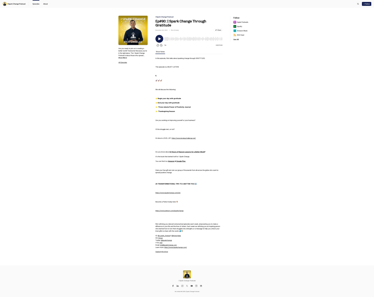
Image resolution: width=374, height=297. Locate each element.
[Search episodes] (358, 4)
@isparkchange (166, 240)
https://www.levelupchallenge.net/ (184, 138)
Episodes (36, 4)
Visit (160, 243)
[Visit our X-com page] (187, 286)
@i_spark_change (164, 236)
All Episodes (122, 62)
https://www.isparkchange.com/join (167, 193)
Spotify (239, 26)
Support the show (161, 252)
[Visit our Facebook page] (173, 286)
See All (236, 39)
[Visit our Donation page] (201, 286)
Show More (122, 58)
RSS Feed (240, 35)
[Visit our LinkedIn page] (178, 286)
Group (160, 238)
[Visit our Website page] (196, 286)
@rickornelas (176, 236)
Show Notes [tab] (160, 52)
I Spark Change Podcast (16, 4)
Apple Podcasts (242, 22)
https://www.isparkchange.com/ (175, 247)
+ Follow (366, 4)
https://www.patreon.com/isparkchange (169, 211)
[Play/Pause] (159, 39)
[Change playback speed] (165, 45)
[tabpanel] (188, 156)
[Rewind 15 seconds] (157, 45)
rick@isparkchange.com (168, 245)
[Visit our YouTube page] (192, 286)
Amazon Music (242, 31)
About (45, 4)
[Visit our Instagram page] (182, 286)
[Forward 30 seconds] (161, 45)
